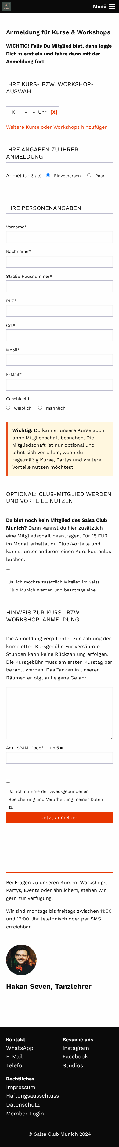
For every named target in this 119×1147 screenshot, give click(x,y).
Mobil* (13, 349)
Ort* (10, 325)
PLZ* (11, 300)
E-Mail (14, 1056)
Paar (100, 175)
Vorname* (16, 226)
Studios (73, 1065)
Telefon (16, 1065)
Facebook (75, 1056)
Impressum (20, 1087)
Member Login (25, 1113)
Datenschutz (23, 1104)
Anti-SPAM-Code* (34, 747)
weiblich (23, 408)
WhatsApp (19, 1048)
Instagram (76, 1048)
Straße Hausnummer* (29, 276)
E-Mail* (14, 374)
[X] (53, 112)
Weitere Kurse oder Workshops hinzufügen (57, 127)
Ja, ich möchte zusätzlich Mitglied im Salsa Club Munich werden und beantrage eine (54, 585)
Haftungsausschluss (32, 1095)
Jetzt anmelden (59, 817)
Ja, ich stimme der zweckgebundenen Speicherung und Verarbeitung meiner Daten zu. (56, 799)
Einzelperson (67, 175)
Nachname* (18, 251)
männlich (56, 408)
